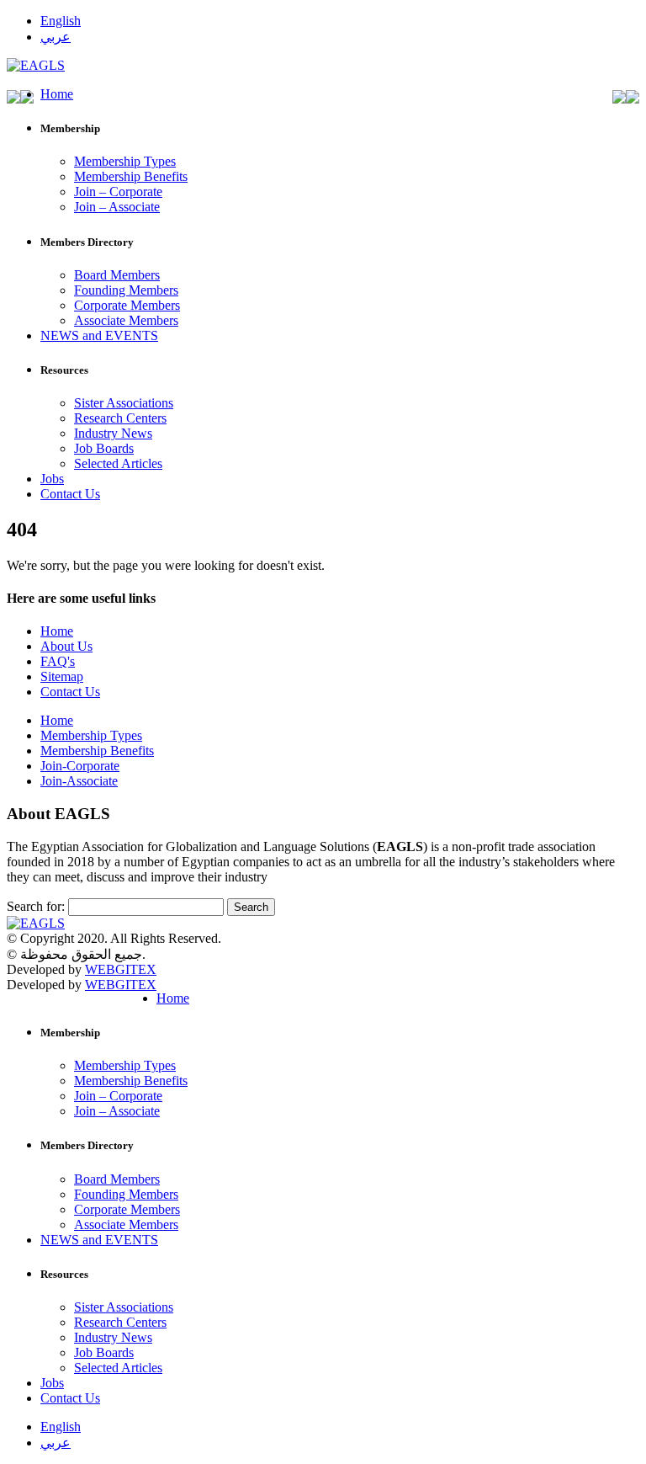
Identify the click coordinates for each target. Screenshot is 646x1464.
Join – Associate (117, 207)
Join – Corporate (118, 191)
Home (56, 94)
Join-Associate (79, 781)
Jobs (52, 478)
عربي (55, 36)
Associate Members (126, 320)
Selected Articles (118, 463)
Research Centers (120, 418)
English (60, 20)
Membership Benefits (131, 176)
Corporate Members (127, 305)
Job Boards (104, 448)
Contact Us (70, 494)
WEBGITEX (120, 969)
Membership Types (125, 161)
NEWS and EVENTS (99, 335)
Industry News (113, 433)
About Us (66, 646)
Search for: (36, 906)
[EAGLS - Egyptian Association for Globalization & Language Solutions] (36, 65)
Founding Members (126, 290)
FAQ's (57, 661)
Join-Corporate (79, 766)
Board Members (117, 275)
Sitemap (61, 676)
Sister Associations (123, 403)
